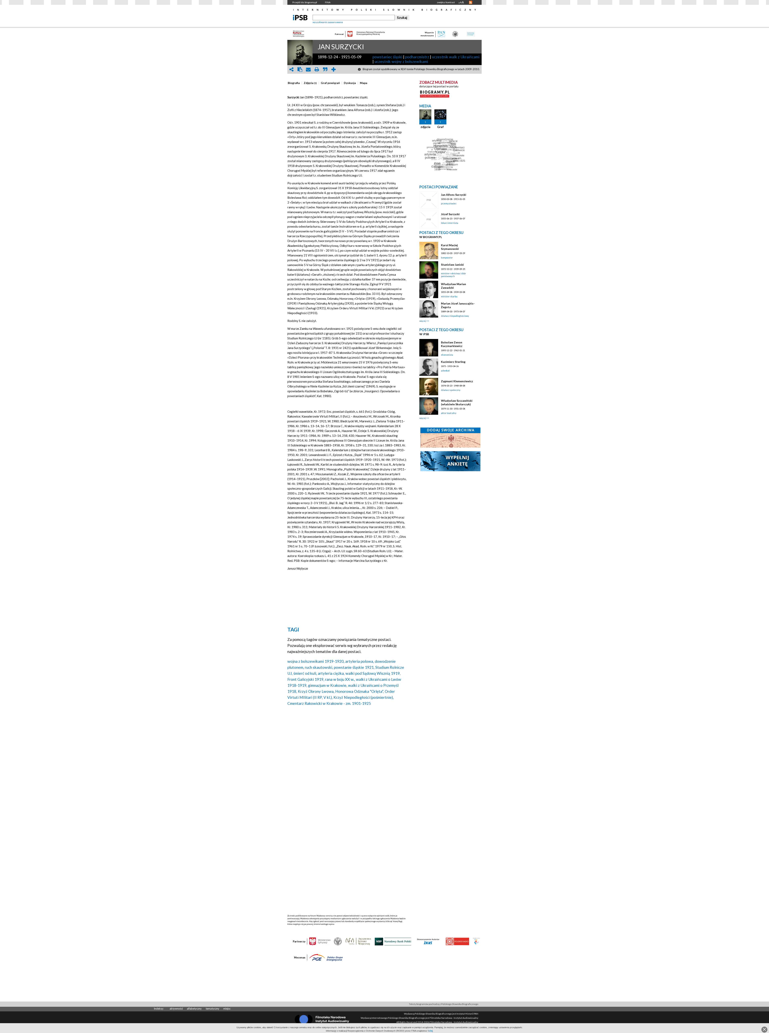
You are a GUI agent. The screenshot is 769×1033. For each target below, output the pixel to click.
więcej (422, 321)
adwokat (445, 370)
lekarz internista (449, 223)
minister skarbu (449, 296)
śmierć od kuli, (305, 673)
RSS (470, 2)
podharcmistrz (417, 56)
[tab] (295, 83)
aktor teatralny (448, 413)
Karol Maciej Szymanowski (450, 246)
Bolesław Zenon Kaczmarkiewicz (451, 344)
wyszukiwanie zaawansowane (328, 22)
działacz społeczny (450, 390)
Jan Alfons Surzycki (453, 194)
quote (325, 69)
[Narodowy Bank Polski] (393, 941)
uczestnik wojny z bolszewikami (401, 61)
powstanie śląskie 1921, (354, 667)
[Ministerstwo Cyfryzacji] (319, 941)
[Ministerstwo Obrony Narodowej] (338, 941)
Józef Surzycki (450, 214)
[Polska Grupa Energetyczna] (326, 957)
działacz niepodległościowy (455, 316)
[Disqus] (347, 760)
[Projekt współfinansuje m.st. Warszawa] (476, 941)
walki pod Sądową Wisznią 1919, (373, 673)
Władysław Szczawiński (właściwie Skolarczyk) (456, 402)
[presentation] (294, 83)
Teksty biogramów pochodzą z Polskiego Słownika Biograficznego (443, 1004)
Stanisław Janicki (452, 264)
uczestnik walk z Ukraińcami (455, 56)
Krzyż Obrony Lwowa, (316, 691)
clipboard (299, 69)
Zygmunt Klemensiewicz (457, 381)
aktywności (176, 1008)
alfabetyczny (194, 1008)
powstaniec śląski (387, 56)
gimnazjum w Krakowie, (327, 685)
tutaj (430, 1030)
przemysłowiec (449, 203)
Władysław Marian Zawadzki (453, 285)
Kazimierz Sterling (453, 361)
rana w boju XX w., (340, 679)
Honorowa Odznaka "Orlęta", (359, 691)
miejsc (226, 1008)
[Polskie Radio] (457, 941)
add (333, 69)
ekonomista (447, 354)
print (316, 69)
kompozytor (447, 257)
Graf (440, 127)
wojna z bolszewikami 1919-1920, (315, 661)
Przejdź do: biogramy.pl (304, 2)
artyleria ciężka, (331, 673)
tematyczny (212, 1008)
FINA (327, 2)
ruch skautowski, (319, 667)
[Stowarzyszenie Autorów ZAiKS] (428, 941)
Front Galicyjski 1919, (305, 679)
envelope (308, 69)
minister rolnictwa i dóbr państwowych (453, 274)
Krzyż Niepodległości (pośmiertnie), (363, 697)
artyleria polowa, (359, 661)
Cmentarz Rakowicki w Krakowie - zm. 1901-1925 (329, 703)
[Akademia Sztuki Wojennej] (358, 941)
